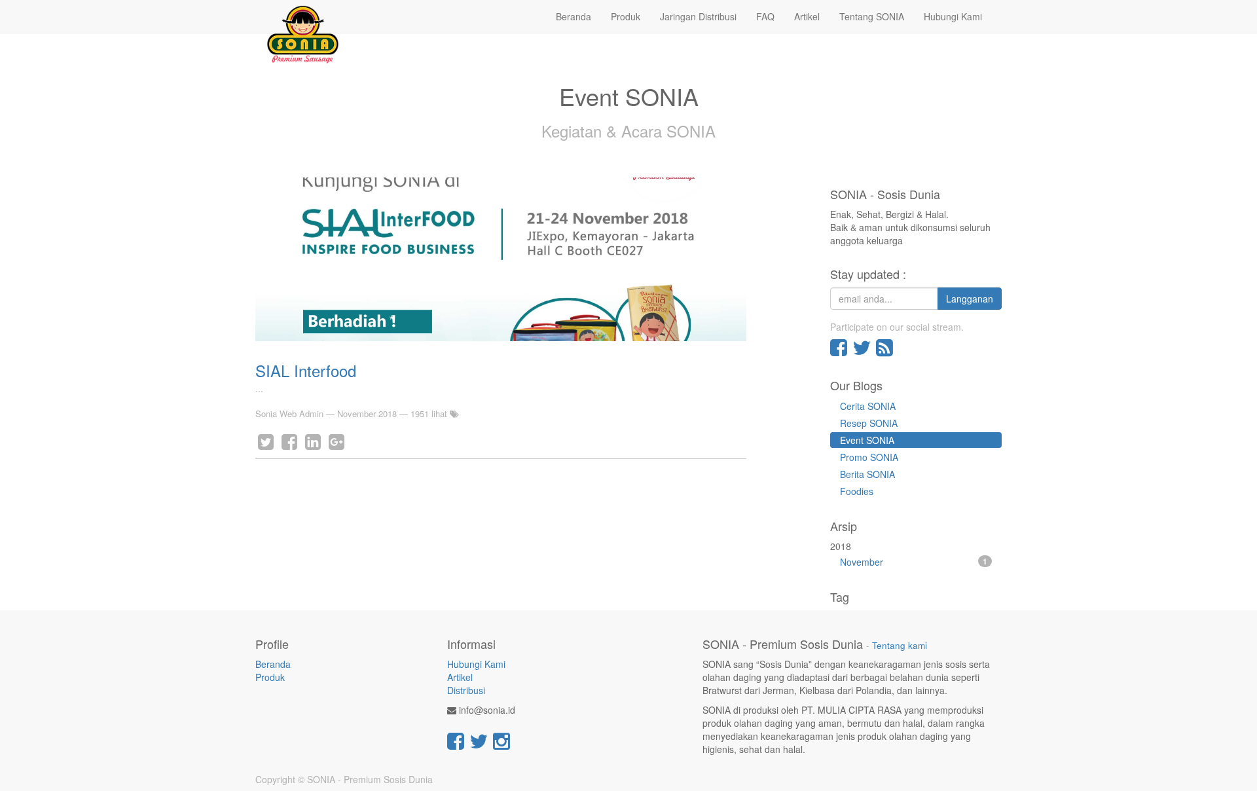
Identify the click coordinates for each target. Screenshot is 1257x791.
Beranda (273, 664)
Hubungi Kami (476, 664)
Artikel (460, 677)
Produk (270, 677)
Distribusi (466, 690)
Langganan (969, 298)
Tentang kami (899, 645)
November (914, 561)
